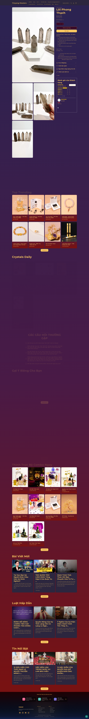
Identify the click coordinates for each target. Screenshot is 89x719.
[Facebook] (20, 713)
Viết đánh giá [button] (72, 85)
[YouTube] (26, 713)
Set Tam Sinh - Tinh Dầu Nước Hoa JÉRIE (52, 217)
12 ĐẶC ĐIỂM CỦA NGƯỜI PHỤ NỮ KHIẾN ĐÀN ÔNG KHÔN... (65, 670)
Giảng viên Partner (52, 710)
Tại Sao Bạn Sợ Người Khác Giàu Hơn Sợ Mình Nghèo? (21, 578)
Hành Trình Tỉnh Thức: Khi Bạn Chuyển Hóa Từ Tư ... (66, 577)
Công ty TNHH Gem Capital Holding (39, 716)
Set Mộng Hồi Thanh (35, 516)
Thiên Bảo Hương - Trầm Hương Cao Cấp (68, 244)
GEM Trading (40, 710)
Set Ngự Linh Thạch (34, 394)
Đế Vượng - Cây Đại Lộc (68, 516)
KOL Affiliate (51, 709)
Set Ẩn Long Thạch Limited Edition (52, 395)
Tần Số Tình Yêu (40, 709)
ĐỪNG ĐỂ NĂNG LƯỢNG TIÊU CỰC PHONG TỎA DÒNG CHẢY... (22, 625)
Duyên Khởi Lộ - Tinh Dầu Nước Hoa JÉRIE (36, 217)
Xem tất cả (44, 250)
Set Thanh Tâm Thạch (35, 543)
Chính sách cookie (52, 716)
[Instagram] (23, 713)
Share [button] (58, 75)
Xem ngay (15, 291)
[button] (38, 2)
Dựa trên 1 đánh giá (62, 86)
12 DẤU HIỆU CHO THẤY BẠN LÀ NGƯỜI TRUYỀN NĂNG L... (21, 670)
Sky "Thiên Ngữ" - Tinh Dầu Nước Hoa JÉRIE (20, 217)
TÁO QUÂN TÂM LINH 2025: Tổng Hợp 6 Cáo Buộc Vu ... (43, 578)
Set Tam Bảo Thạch (50, 243)
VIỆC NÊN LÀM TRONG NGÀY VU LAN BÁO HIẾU (42, 669)
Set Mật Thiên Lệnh (67, 394)
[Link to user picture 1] (58, 108)
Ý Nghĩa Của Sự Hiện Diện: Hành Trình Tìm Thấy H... (66, 624)
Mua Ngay (15, 442)
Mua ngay (67, 31)
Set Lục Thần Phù (17, 543)
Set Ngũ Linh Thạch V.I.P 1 (52, 488)
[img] (63, 99)
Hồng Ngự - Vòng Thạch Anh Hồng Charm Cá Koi (68, 217)
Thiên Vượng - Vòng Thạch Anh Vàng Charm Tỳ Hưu (19, 244)
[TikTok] (28, 713)
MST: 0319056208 (46, 716)
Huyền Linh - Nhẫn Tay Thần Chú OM (35, 244)
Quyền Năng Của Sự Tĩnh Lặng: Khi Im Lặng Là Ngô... (44, 624)
